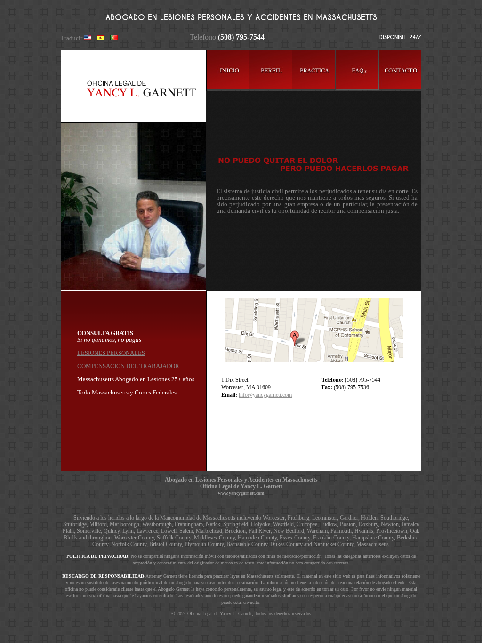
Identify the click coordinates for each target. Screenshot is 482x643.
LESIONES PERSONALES (111, 352)
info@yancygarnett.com (265, 395)
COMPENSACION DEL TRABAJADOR (128, 366)
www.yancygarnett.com (241, 493)
